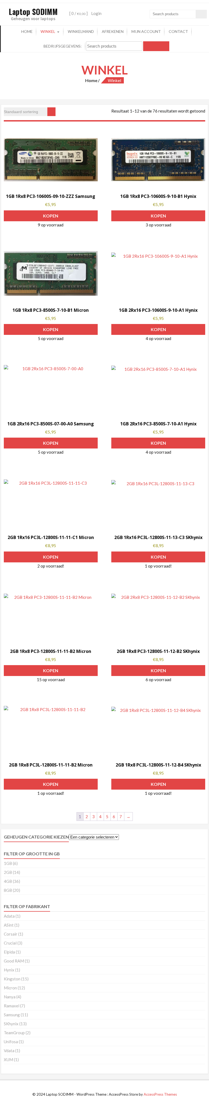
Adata (9, 916)
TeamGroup (14, 1032)
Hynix (9, 969)
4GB (8, 881)
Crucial (10, 942)
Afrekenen (113, 31)
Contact (178, 31)
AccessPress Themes (160, 1094)
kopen (50, 215)
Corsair (10, 933)
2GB (8, 872)
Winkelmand (81, 31)
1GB (8, 863)
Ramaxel (11, 1005)
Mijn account (146, 31)
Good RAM (14, 960)
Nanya (10, 996)
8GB (8, 890)
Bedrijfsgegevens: (63, 46)
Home (27, 31)
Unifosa (11, 1041)
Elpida (9, 951)
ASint (9, 925)
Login (96, 13)
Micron (10, 987)
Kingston (12, 978)
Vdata (9, 1050)
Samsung (12, 1014)
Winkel (48, 31)
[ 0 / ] (78, 13)
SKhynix (11, 1023)
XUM (8, 1059)
